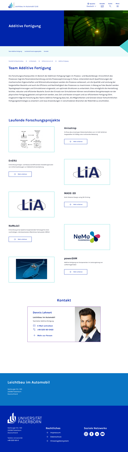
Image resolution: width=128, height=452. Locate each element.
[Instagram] (86, 434)
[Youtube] (102, 434)
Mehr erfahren (78, 141)
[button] (92, 5)
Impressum (55, 432)
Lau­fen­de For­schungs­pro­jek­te (33, 51)
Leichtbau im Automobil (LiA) (26, 6)
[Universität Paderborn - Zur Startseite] (11, 5)
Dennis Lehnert (42, 312)
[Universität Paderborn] (64, 418)
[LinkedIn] (97, 434)
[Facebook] (91, 434)
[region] (63, 51)
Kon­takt (46, 51)
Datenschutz (55, 437)
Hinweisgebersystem (59, 441)
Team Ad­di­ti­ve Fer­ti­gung (15, 51)
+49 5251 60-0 (13, 440)
